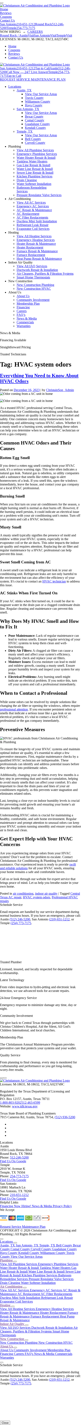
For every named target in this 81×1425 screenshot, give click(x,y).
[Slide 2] (5, 1078)
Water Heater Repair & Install (36, 157)
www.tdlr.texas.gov (25, 1106)
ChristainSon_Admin (60, 390)
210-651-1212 (19, 1195)
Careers (22, 311)
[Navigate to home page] (35, 5)
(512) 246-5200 (20, 919)
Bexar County (34, 116)
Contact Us (7, 20)
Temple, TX (25, 131)
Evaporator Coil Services (33, 228)
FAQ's (29, 1354)
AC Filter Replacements (32, 217)
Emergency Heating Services (36, 240)
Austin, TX (24, 90)
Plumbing (7, 1260)
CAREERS (35, 31)
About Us (23, 296)
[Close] (1, 1239)
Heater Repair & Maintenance (36, 243)
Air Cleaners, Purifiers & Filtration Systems (45, 273)
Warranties (24, 326)
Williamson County (37, 101)
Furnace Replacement (31, 255)
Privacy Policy (62, 1206)
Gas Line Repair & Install (33, 165)
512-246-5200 (19, 1157)
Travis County (34, 98)
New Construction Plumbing (35, 285)
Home (4, 9)
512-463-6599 (30, 1102)
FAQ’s (21, 315)
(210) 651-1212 (59, 919)
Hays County (33, 105)
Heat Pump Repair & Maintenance (39, 258)
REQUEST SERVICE (15, 79)
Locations (14, 86)
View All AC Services (31, 202)
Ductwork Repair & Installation (37, 270)
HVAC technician (54, 581)
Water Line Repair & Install (35, 169)
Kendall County (35, 127)
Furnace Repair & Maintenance (37, 251)
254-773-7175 (19, 1176)
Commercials (25, 322)
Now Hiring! (23, 1206)
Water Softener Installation (34, 184)
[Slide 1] (1, 1078)
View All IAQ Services (32, 266)
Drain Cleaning (27, 180)
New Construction (12, 1339)
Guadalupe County (37, 124)
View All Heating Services (34, 236)
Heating (5, 1305)
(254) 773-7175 (21, 923)
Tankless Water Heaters (32, 161)
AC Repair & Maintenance (34, 210)
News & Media (27, 318)
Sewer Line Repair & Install (35, 172)
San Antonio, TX (28, 109)
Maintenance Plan (33, 1226)
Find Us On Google (13, 1161)
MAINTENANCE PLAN (48, 79)
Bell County (33, 139)
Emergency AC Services (33, 206)
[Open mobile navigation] (1, 3)
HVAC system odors (36, 897)
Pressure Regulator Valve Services (39, 195)
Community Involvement (33, 300)
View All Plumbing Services (35, 150)
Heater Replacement (30, 247)
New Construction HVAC (34, 288)
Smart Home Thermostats (33, 277)
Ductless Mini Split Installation (37, 221)
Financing (23, 307)
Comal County (34, 120)
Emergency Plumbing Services (37, 154)
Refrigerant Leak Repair (32, 225)
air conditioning (23, 893)
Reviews (5, 13)
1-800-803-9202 (10, 1102)
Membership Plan (28, 303)
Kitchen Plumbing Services (34, 176)
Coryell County (35, 142)
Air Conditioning (11, 1286)
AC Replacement (28, 214)
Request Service (11, 1226)
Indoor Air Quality (12, 1324)
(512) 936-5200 (65, 1117)
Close (5, 1422)
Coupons (6, 16)
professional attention (14, 709)
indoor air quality (46, 893)
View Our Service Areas (41, 94)
